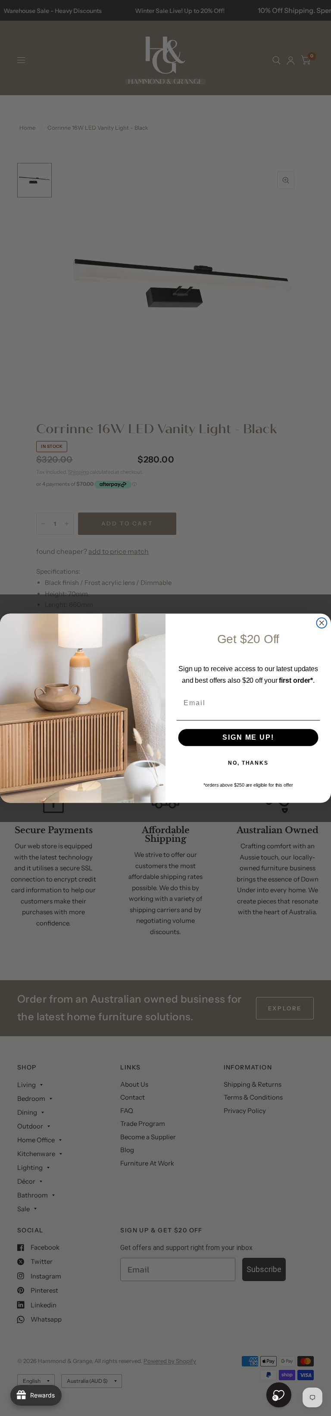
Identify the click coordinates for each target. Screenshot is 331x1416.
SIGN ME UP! (248, 737)
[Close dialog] (322, 623)
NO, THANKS (248, 763)
